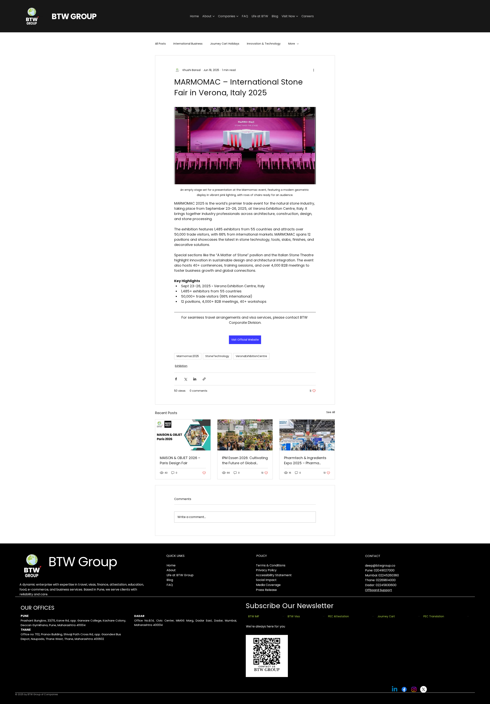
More (291, 44)
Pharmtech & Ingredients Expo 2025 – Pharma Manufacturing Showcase (306, 460)
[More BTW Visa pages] (324, 616)
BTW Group (82, 561)
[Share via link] (204, 379)
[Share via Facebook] (176, 379)
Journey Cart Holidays (224, 44)
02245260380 (388, 575)
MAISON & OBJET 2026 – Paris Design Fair (180, 460)
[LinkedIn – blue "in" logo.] (394, 689)
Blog (170, 580)
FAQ (170, 585)
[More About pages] (214, 16)
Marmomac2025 (188, 356)
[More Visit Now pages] (297, 16)
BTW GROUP (73, 16)
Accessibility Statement (274, 575)
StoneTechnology (217, 356)
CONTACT (372, 556)
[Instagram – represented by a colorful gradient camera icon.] (414, 689)
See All (330, 412)
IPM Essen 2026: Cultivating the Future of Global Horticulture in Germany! (245, 460)
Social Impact (266, 580)
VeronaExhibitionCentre (251, 356)
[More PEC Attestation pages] (373, 616)
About (171, 570)
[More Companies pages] (237, 16)
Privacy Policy (266, 570)
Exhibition (181, 366)
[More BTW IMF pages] (283, 616)
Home (171, 565)
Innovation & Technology (264, 44)
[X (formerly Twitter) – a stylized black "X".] (423, 689)
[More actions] (313, 70)
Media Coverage (268, 585)
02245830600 (386, 585)
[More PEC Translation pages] (468, 616)
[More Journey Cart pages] (419, 616)
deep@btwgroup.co (380, 565)
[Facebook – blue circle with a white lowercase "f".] (404, 689)
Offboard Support (378, 590)
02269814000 (386, 580)
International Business (188, 44)
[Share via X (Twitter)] (185, 379)
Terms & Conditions (270, 565)
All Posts (160, 44)
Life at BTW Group (180, 575)
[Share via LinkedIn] (195, 379)
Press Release (266, 590)
